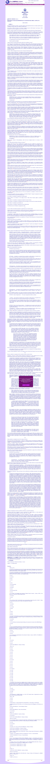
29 (9, 614)
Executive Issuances (14, 4)
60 (12, 168)
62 (9, 668)
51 (16, 144)
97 (22, 450)
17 (9, 595)
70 (9, 680)
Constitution (7, 4)
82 (9, 702)
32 (9, 620)
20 (16, 71)
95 (9, 723)
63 (18, 170)
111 (9, 751)
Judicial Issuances (20, 4)
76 (9, 692)
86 (9, 709)
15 (9, 591)
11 (9, 585)
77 (33, 215)
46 (28, 131)
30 (17, 103)
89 (15, 355)
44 (9, 641)
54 (9, 656)
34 (9, 623)
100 (15, 494)
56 (11, 157)
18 (29, 65)
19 (9, 598)
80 (29, 223)
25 (9, 608)
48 (14, 138)
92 (9, 718)
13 (9, 588)
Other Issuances (25, 4)
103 (20, 507)
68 (9, 677)
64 (9, 671)
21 (9, 602)
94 (37, 444)
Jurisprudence (29, 4)
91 (16, 431)
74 (9, 689)
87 (9, 710)
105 (41, 516)
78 (14, 217)
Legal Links (41, 4)
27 (12, 95)
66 (9, 674)
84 (12, 310)
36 (9, 626)
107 (9, 745)
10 (32, 50)
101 (9, 733)
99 (9, 729)
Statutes (11, 4)
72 (39, 187)
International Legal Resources (35, 4)
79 (19, 223)
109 (9, 748)
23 (40, 81)
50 (9, 650)
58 (9, 662)
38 (9, 631)
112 (25, 549)
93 (9, 719)
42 (20, 124)
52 (9, 653)
